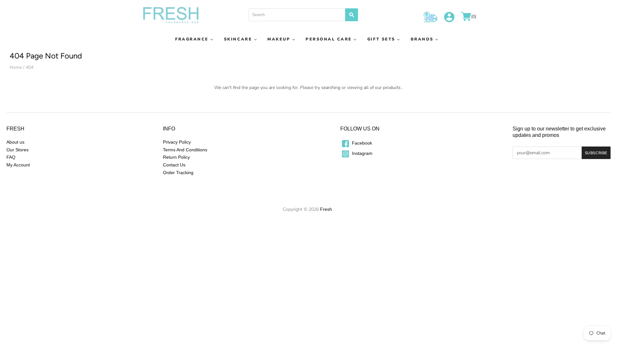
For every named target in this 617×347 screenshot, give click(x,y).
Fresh (326, 209)
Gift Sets (381, 39)
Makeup (278, 39)
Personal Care (329, 39)
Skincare (238, 39)
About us (15, 142)
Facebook (361, 143)
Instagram (361, 153)
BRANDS (422, 39)
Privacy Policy (177, 142)
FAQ (10, 157)
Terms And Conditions (185, 149)
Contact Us (174, 164)
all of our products (382, 88)
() (473, 17)
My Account (18, 164)
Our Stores (17, 149)
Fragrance (192, 39)
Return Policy (176, 157)
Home (16, 67)
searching (330, 88)
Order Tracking (178, 172)
